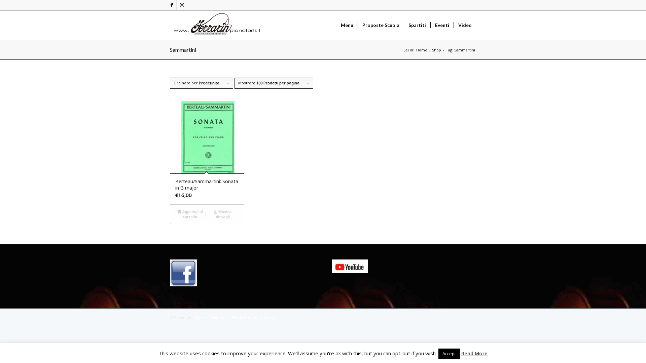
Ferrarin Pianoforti (211, 317)
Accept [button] (449, 354)
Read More (474, 353)
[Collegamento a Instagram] (182, 5)
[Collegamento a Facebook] (172, 5)
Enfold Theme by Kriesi (253, 317)
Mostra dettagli (223, 214)
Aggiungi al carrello (192, 214)
